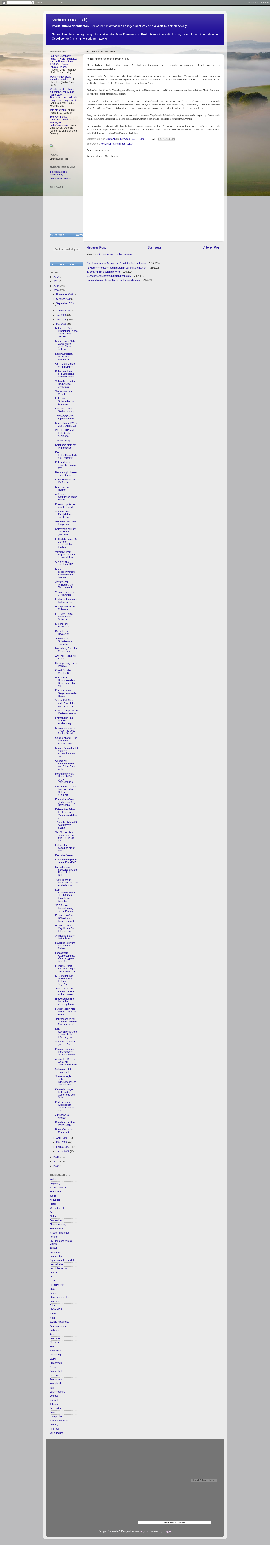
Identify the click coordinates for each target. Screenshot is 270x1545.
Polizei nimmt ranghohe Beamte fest (66, 465)
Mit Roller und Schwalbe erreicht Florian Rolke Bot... (66, 871)
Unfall (53, 1289)
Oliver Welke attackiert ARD (64, 563)
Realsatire (55, 1338)
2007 (56, 1161)
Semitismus (56, 1379)
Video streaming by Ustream (174, 1522)
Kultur (129, 144)
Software (54, 1330)
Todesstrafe (56, 1350)
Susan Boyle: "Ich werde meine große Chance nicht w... (65, 345)
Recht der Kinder (58, 1268)
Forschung (55, 1354)
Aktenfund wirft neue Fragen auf (66, 523)
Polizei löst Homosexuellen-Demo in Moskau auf (65, 681)
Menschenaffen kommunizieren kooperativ (108, 276)
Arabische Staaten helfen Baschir (65, 937)
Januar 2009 (63, 1151)
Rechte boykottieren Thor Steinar (66, 473)
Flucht (53, 1280)
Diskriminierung (58, 1224)
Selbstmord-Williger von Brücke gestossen (65, 532)
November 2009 (65, 294)
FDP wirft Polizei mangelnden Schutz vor (64, 617)
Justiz (53, 1196)
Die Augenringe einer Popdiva (66, 664)
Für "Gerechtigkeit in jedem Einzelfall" (66, 861)
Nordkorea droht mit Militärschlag (65, 446)
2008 (56, 1157)
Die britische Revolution (62, 625)
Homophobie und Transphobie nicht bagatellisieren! (113, 280)
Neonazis (55, 1293)
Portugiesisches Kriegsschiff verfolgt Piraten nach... (64, 1106)
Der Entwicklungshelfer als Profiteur (66, 455)
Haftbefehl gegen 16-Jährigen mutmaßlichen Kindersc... (66, 543)
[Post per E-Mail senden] (153, 139)
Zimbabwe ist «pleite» (62, 1116)
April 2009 (62, 1138)
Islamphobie (56, 1416)
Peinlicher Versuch (65, 855)
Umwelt (53, 1272)
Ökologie (54, 1342)
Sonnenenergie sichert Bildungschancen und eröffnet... (65, 1080)
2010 (56, 286)
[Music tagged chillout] (66, 235)
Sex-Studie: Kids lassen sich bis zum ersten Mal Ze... (65, 836)
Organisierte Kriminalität (62, 1260)
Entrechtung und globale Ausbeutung (64, 721)
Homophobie (56, 1228)
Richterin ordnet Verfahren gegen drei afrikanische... (66, 969)
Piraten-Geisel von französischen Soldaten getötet (65, 1052)
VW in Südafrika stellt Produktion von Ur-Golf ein (65, 703)
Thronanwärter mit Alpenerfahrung (64, 417)
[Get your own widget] (57, 264)
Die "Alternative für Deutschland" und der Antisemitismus (116, 263)
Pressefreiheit (57, 1264)
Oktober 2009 (63, 299)
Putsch (53, 1346)
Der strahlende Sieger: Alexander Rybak (66, 693)
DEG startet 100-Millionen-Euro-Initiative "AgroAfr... (64, 980)
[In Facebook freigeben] (170, 139)
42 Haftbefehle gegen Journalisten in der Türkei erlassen (116, 267)
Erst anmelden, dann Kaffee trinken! (66, 600)
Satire (53, 1359)
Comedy (54, 1424)
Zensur (53, 1248)
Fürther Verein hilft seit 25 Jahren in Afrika (65, 1012)
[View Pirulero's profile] (72, 264)
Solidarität (55, 1252)
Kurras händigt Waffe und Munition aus (66, 424)
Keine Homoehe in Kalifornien (65, 481)
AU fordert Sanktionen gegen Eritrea (66, 497)
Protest (53, 1204)
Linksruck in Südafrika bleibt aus (65, 848)
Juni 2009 (61, 319)
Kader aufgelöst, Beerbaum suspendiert (64, 357)
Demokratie (56, 1256)
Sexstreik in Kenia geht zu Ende (65, 1043)
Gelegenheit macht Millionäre (65, 608)
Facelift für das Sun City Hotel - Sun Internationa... (65, 928)
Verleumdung (56, 1433)
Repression (56, 1220)
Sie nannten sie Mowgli (63, 392)
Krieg (52, 1212)
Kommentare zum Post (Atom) (115, 254)
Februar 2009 (63, 1147)
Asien (53, 1367)
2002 (56, 1166)
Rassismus (56, 1301)
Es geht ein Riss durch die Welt (103, 272)
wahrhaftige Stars (59, 1420)
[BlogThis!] (163, 139)
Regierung (55, 1183)
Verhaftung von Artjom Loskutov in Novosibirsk (65, 555)
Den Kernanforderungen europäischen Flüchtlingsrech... (66, 1033)
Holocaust (55, 1429)
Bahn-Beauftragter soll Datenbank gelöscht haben (65, 374)
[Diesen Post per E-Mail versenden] (159, 139)
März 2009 (62, 1142)
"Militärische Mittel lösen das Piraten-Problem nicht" (66, 1022)
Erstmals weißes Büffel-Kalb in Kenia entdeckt (64, 918)
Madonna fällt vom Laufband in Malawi (65, 946)
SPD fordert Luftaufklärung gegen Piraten (64, 908)
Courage (54, 1396)
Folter (53, 1305)
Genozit (54, 1400)
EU (51, 1276)
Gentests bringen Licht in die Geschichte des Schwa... (65, 1093)
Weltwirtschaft (57, 1208)
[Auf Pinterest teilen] (173, 139)
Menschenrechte (58, 1187)
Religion (54, 1237)
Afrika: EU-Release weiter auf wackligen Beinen (66, 1062)
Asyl (52, 1334)
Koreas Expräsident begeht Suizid (65, 505)
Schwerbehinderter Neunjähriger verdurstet (65, 384)
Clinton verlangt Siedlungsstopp (64, 410)
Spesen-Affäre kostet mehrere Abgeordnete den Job (66, 752)
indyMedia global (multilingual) (58, 173)
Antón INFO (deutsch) (69, 20)
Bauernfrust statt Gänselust (64, 1131)
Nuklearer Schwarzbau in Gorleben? (64, 401)
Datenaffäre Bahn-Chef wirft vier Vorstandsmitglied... (66, 813)
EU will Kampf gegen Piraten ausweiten (66, 712)
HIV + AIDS (56, 1309)
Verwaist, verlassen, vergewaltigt (66, 593)
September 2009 (65, 303)
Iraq (52, 1387)
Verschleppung (57, 1392)
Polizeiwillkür (56, 1285)
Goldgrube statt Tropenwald (63, 1070)
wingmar (144, 1531)
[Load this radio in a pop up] (81, 264)
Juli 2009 (61, 315)
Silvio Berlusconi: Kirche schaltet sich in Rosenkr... (66, 991)
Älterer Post (211, 247)
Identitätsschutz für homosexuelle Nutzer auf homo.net (65, 790)
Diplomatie (55, 1408)
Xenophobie (56, 1383)
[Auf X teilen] (166, 139)
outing (53, 1313)
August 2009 (63, 310)
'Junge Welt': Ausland (61, 178)
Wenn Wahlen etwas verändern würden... (60, 78)
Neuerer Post (96, 247)
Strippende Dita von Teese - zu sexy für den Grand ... (65, 731)
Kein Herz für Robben (62, 488)
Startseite (154, 247)
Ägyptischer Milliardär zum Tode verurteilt (64, 585)
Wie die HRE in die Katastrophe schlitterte (65, 433)
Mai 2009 (61, 324)
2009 (56, 290)
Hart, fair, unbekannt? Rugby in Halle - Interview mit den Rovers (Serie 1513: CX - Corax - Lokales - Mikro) (63, 61)
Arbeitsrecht (56, 1363)
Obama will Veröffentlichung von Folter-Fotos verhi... (65, 765)
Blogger (167, 1531)
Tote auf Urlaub (58, 110)
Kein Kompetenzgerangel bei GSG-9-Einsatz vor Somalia (66, 895)
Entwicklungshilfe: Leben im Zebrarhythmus (65, 1001)
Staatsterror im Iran (60, 1297)
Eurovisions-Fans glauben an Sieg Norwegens (65, 802)
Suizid (53, 1412)
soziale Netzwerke (59, 1322)
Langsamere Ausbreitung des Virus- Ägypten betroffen (65, 957)
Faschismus (56, 1375)
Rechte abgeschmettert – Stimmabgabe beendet (66, 573)
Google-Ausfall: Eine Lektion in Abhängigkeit (66, 741)
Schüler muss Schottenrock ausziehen (63, 641)
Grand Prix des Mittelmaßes (63, 671)
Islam (52, 1318)
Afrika (53, 1216)
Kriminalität (119, 144)
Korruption (106, 144)
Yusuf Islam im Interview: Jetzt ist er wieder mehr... (66, 883)
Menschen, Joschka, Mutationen (66, 650)
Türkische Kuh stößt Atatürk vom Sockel (66, 825)
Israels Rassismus (59, 1232)
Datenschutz (56, 1371)
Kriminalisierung (58, 1326)
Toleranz (54, 1404)
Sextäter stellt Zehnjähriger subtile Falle (63, 514)
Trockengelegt (62, 440)
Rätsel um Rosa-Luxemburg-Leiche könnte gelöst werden (66, 332)
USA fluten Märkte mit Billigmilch (65, 365)
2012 (56, 277)
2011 (56, 281)
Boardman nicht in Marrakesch (65, 1123)
